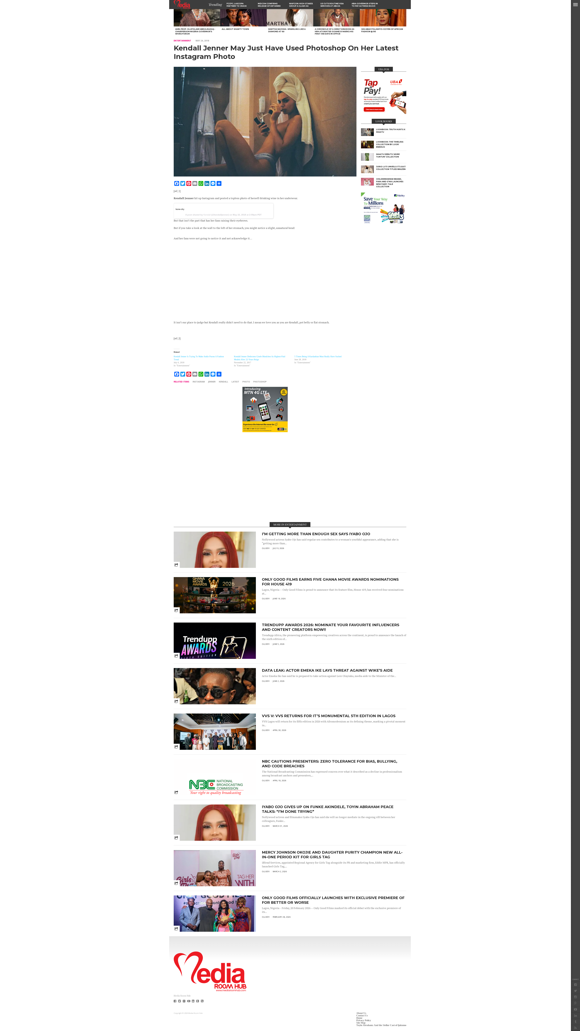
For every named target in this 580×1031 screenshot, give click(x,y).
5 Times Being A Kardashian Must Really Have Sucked (318, 356)
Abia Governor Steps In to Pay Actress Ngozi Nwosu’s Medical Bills (365, 6)
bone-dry (180, 209)
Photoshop (260, 381)
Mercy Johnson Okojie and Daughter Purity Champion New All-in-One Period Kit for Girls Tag (332, 854)
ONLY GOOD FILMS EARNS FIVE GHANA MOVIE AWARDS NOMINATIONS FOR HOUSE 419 (330, 581)
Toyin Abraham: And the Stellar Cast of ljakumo (381, 1025)
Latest (235, 381)
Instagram (199, 381)
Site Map (361, 1022)
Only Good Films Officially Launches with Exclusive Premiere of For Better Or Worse (333, 900)
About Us (361, 1013)
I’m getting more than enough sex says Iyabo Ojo (316, 534)
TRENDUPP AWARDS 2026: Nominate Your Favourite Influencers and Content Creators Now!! (330, 627)
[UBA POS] (383, 113)
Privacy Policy (363, 1020)
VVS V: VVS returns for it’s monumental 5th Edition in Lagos (328, 716)
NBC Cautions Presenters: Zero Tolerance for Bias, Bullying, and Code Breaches (329, 763)
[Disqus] (265, 477)
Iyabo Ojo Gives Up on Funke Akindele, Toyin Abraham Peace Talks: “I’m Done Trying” (327, 809)
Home (359, 1018)
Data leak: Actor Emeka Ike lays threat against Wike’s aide (327, 670)
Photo (246, 381)
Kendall (207, 215)
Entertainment (182, 40)
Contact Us (362, 1015)
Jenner (212, 381)
